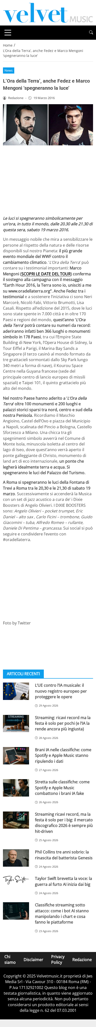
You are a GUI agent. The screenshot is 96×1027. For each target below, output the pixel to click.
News (8, 70)
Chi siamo (10, 959)
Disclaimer (33, 959)
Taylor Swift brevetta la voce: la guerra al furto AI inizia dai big (63, 881)
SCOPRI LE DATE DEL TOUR (46, 274)
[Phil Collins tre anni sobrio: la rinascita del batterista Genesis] (16, 858)
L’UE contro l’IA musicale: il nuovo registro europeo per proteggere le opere (61, 691)
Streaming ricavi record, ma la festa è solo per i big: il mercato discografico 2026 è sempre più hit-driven (64, 822)
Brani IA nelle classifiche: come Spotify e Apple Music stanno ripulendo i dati (63, 755)
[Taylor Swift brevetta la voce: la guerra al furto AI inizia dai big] (16, 880)
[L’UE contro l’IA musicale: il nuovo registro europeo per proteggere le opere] (16, 691)
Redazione (82, 959)
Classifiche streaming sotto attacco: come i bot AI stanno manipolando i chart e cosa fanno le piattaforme (62, 913)
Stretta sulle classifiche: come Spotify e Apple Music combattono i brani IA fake (62, 787)
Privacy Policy (57, 959)
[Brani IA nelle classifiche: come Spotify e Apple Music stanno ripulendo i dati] (16, 755)
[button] (91, 32)
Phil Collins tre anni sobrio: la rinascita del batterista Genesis (64, 854)
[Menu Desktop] (8, 32)
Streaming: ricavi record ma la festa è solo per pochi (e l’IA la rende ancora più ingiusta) (63, 723)
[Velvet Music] (48, 12)
